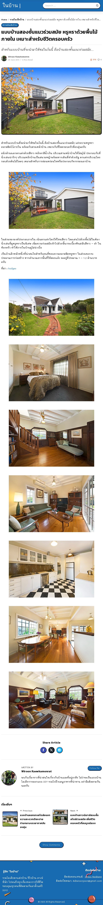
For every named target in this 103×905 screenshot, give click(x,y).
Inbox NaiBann (93, 876)
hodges (12, 268)
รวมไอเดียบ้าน (17, 19)
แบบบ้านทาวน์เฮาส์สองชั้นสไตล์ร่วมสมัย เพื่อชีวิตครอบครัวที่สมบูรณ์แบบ (84, 819)
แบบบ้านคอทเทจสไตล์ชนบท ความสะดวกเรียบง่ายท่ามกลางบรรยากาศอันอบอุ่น (35, 821)
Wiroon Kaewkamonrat (18, 56)
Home (4, 19)
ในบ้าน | (12, 5)
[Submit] (98, 5)
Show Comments (51, 844)
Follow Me (94, 768)
